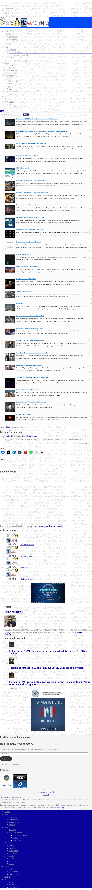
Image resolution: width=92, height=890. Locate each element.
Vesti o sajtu (14, 42)
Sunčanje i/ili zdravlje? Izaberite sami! (27, 390)
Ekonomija (13, 68)
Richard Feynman (27, 556)
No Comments (31, 436)
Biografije (13, 73)
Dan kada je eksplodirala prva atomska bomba (29, 365)
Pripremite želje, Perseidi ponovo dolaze (27, 205)
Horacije (24, 567)
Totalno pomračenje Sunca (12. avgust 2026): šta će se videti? (46, 668)
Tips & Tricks (14, 107)
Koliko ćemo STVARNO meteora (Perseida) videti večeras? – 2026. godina (48, 652)
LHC (10, 89)
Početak (7, 31)
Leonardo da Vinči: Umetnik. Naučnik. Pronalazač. (31, 402)
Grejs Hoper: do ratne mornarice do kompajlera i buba (32, 353)
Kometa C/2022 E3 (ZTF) (23, 254)
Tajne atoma (14, 94)
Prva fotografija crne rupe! (24, 414)
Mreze (11, 104)
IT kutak (46, 794)
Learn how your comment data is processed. (46, 526)
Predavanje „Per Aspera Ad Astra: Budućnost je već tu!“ (32, 180)
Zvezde (11, 84)
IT (5, 99)
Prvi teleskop (20, 303)
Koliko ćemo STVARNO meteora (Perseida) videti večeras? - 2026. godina (37, 119)
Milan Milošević (6, 436)
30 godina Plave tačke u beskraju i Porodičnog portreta (32, 377)
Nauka (6, 63)
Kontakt (7, 3)
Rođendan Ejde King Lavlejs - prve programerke (30, 340)
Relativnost (13, 91)
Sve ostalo (17, 60)
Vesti (6, 47)
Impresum (8, 8)
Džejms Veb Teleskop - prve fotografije (27, 266)
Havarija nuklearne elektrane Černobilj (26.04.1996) (31, 143)
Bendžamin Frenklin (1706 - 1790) (26, 279)
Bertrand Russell (27, 579)
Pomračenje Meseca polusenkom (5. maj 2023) (29, 230)
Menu (2, 111)
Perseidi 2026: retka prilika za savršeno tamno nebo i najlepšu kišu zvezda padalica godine (42, 131)
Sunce (11, 78)
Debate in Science (27, 544)
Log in (6, 13)
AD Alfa (45, 789)
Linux (11, 102)
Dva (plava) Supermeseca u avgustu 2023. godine (30, 217)
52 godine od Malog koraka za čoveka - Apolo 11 (30, 316)
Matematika (13, 71)
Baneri (7, 11)
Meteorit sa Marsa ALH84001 (24, 291)
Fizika (6, 86)
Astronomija (9, 76)
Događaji (12, 50)
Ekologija (12, 65)
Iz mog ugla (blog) (20, 55)
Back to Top (59, 807)
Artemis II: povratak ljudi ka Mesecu (27, 156)
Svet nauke (4, 797)
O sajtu (7, 5)
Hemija (7, 97)
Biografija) (8, 634)
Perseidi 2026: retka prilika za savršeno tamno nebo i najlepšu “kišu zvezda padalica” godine (49, 683)
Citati (15, 58)
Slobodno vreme (15, 52)
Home (2, 427)
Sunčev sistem (14, 81)
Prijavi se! (6, 759)
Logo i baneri (14, 39)
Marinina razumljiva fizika (46, 792)
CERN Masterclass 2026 (23, 168)
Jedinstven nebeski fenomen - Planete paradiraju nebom (32, 193)
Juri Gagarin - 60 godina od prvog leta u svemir (29, 328)
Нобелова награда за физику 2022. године (28, 242)
